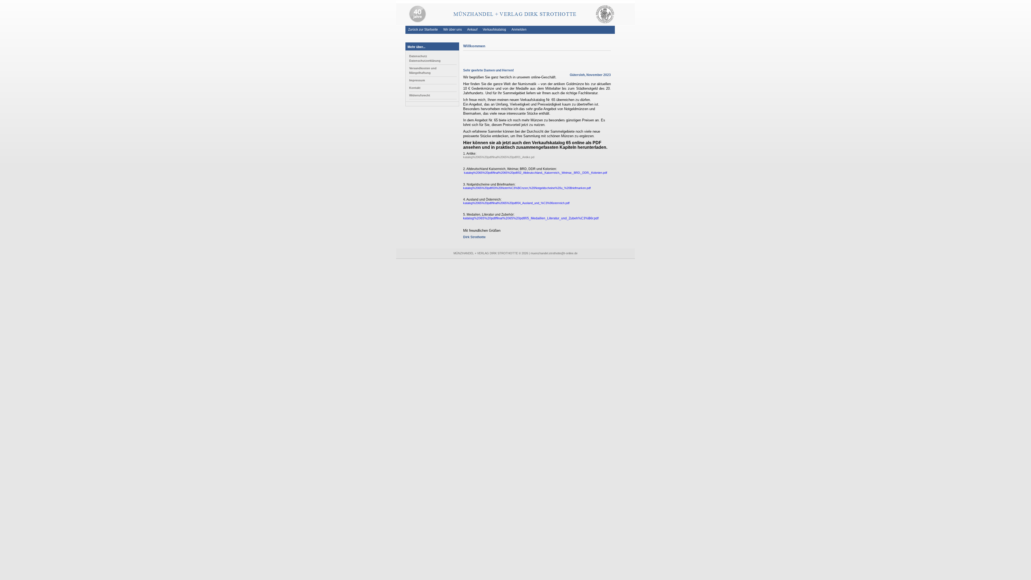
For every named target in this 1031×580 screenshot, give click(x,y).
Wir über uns (452, 29)
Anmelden (519, 29)
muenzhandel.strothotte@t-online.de (554, 253)
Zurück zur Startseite (423, 29)
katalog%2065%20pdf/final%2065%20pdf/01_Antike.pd (498, 157)
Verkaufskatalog (494, 29)
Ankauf (472, 29)
